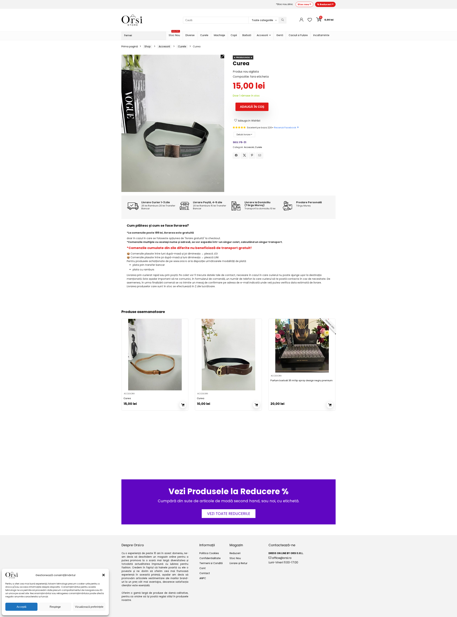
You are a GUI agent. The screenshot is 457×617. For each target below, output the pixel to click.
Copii (234, 35)
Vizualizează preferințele (89, 606)
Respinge (55, 606)
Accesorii (262, 35)
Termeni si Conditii (211, 563)
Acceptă (21, 606)
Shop (147, 46)
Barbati (246, 35)
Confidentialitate (210, 558)
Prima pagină (129, 46)
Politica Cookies (209, 553)
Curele (204, 35)
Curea (127, 398)
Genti (279, 35)
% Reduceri (324, 4)
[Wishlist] (310, 20)
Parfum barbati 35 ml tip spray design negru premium (301, 380)
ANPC (202, 578)
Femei (128, 35)
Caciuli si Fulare (298, 35)
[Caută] (282, 20)
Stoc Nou (174, 34)
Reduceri (235, 553)
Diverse (190, 35)
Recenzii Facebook (285, 127)
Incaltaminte (321, 35)
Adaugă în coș (252, 106)
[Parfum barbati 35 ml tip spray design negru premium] (302, 345)
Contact (204, 573)
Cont (202, 568)
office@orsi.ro (281, 558)
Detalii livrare (244, 134)
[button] (103, 575)
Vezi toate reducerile (228, 513)
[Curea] (155, 354)
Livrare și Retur (238, 563)
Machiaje (219, 35)
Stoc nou (304, 4)
